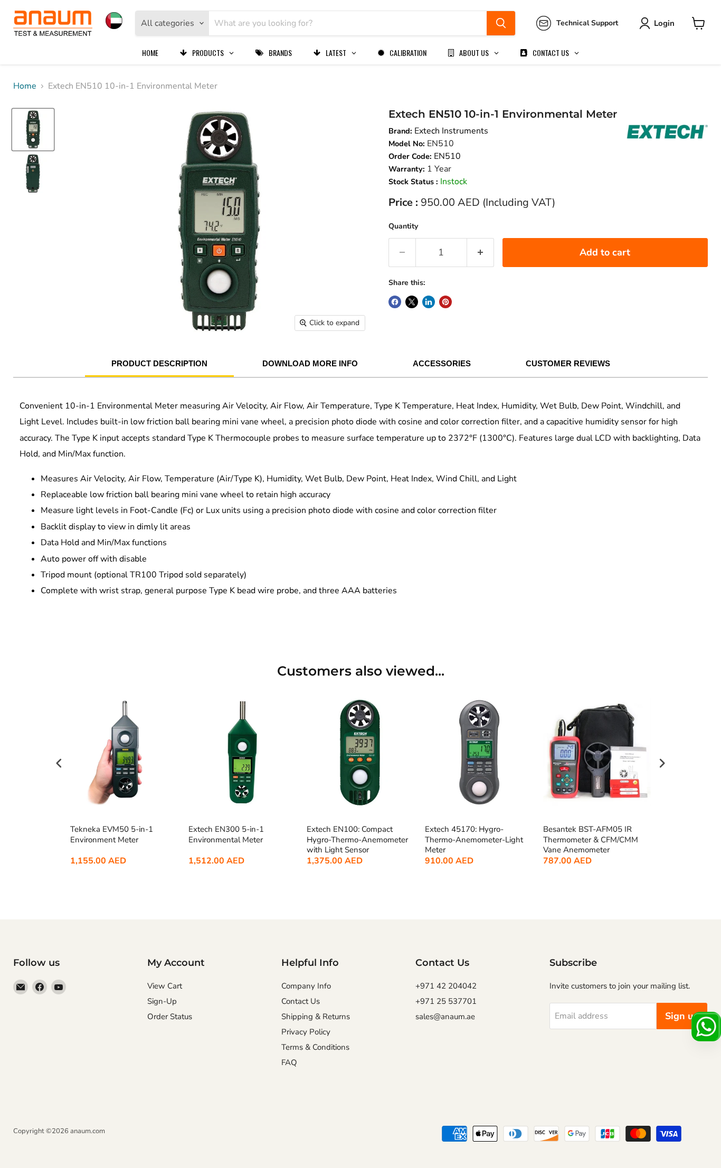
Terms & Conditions (315, 1047)
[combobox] (348, 23)
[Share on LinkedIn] (428, 302)
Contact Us (300, 1001)
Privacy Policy (305, 1032)
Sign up (682, 1016)
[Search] (501, 23)
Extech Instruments (451, 131)
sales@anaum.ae (445, 1016)
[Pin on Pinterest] (445, 302)
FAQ (289, 1062)
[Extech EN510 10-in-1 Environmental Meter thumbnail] (33, 129)
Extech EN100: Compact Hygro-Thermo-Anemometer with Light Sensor (357, 839)
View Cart (164, 986)
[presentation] (59, 763)
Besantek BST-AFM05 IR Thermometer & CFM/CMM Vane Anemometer (590, 839)
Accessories (442, 363)
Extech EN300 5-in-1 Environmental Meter (226, 834)
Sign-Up (162, 1001)
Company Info (306, 986)
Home (24, 86)
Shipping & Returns (315, 1016)
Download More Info (310, 363)
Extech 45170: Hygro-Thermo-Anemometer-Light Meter (474, 839)
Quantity (403, 226)
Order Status (169, 1016)
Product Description (159, 363)
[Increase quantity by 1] (480, 252)
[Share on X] (411, 302)
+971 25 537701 (446, 1001)
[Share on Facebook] (394, 302)
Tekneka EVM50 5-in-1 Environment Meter (111, 834)
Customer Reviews (568, 363)
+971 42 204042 (446, 986)
